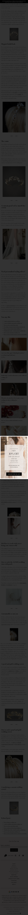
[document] (14, 457)
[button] (26, 437)
